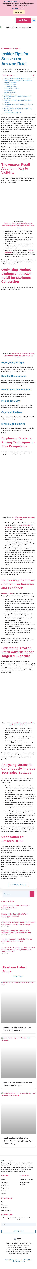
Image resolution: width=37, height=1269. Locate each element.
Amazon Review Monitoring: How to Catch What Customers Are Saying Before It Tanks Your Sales (18, 950)
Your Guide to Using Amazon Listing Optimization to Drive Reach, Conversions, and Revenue (19, 356)
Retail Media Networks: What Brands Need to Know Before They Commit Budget (18, 923)
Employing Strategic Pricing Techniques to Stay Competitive (17, 97)
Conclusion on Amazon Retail (12, 112)
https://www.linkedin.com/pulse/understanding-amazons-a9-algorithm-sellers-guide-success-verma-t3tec (18, 226)
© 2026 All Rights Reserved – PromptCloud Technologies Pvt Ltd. (18, 1260)
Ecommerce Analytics (10, 49)
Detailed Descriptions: (11, 86)
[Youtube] (23, 1265)
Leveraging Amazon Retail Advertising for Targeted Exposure (18, 105)
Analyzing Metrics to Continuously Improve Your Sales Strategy (17, 109)
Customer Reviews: (11, 92)
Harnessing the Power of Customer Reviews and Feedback (17, 101)
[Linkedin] (16, 1265)
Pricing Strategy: (10, 90)
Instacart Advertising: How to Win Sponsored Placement (14, 915)
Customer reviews (7, 593)
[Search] (32, 894)
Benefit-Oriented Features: (12, 88)
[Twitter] (20, 1265)
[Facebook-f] (13, 1265)
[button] (34, 20)
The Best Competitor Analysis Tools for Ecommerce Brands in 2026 (16, 940)
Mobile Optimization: (11, 94)
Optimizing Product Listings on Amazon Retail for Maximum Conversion (18, 81)
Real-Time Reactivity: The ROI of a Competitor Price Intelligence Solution (16, 932)
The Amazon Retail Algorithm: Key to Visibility (17, 78)
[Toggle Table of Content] (31, 75)
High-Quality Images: (11, 84)
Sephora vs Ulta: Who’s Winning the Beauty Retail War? (15, 907)
